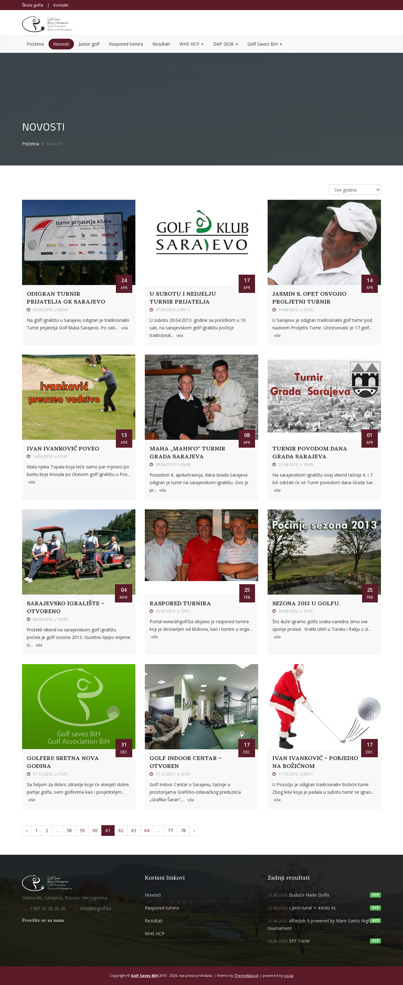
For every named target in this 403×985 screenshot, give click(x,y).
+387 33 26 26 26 (47, 908)
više (124, 328)
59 (82, 830)
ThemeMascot (246, 975)
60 (95, 830)
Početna (35, 44)
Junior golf (89, 44)
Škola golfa (32, 5)
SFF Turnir (289, 941)
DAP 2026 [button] (224, 44)
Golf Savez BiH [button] (263, 44)
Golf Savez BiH (144, 975)
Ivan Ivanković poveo (63, 448)
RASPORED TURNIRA (180, 603)
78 (183, 830)
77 (170, 830)
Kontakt (61, 5)
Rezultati (161, 44)
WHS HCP (155, 934)
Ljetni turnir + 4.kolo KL (302, 908)
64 (146, 830)
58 (69, 830)
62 (120, 830)
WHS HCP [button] (190, 44)
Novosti (61, 44)
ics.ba (288, 975)
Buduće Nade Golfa (298, 895)
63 (133, 830)
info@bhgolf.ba (95, 908)
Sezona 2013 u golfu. (306, 603)
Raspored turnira (126, 44)
